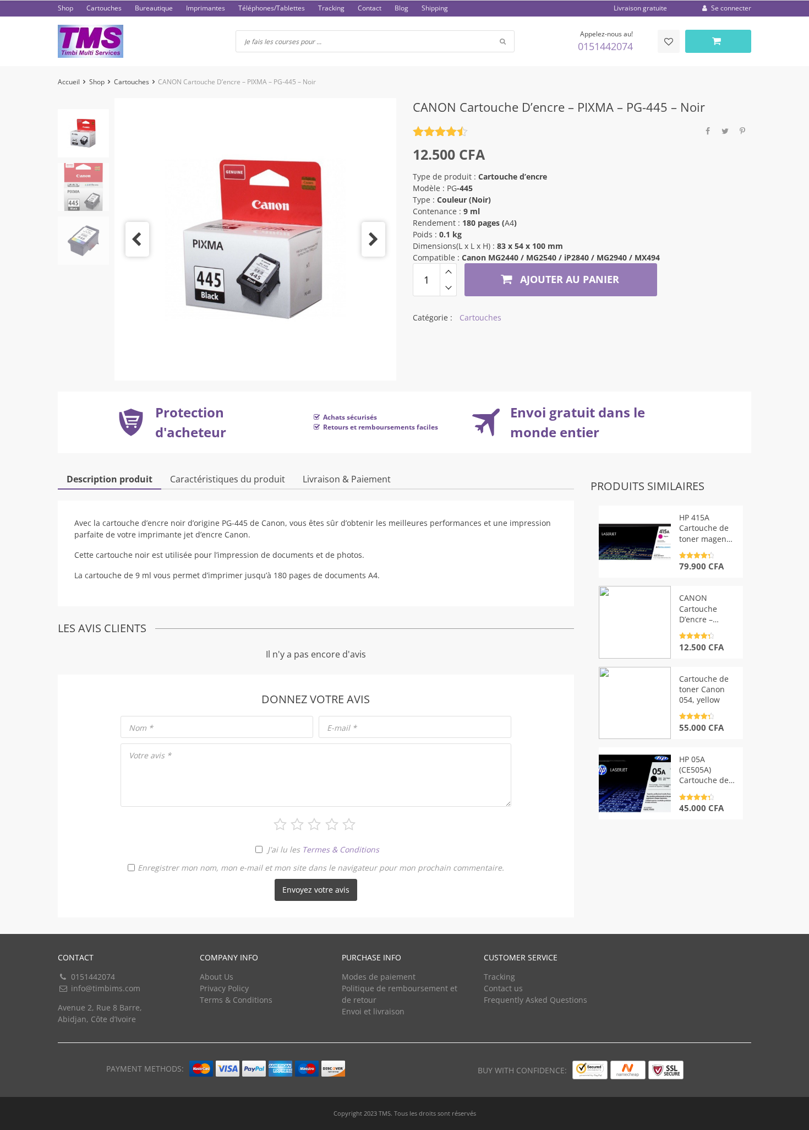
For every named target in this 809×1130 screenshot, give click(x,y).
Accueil (69, 81)
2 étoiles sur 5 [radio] (297, 824)
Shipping (435, 8)
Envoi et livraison (373, 1011)
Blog (401, 8)
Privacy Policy (224, 988)
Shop (65, 8)
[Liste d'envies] (669, 41)
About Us (216, 976)
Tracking (331, 8)
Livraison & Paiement (347, 479)
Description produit (109, 479)
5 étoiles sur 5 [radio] (349, 824)
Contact (369, 8)
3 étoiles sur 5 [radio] (314, 824)
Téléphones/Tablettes (271, 8)
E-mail (342, 727)
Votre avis (150, 755)
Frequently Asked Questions (535, 1000)
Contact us (503, 988)
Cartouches (104, 8)
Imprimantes (205, 8)
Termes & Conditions (340, 849)
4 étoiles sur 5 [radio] (331, 824)
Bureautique (154, 8)
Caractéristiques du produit (227, 479)
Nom (141, 727)
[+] (448, 271)
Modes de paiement (379, 976)
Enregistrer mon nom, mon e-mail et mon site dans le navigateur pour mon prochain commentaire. (321, 867)
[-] (448, 288)
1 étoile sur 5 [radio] (280, 824)
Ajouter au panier (568, 279)
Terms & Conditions (236, 1000)
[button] (137, 239)
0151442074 (605, 46)
